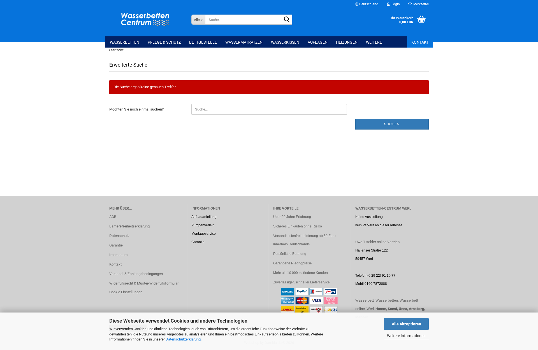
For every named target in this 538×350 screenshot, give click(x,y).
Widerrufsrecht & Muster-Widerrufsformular (143, 283)
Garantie (116, 245)
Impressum (118, 255)
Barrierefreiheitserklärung (129, 226)
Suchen (392, 124)
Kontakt (420, 42)
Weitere (374, 42)
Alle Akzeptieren (406, 324)
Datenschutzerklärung (183, 339)
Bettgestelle (203, 42)
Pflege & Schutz (164, 42)
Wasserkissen (285, 42)
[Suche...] (287, 20)
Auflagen (318, 42)
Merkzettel (420, 4)
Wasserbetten (124, 42)
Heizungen (347, 42)
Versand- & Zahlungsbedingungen (136, 274)
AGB (112, 217)
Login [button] (395, 4)
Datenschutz (119, 236)
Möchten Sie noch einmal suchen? (136, 109)
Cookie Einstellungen (125, 292)
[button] (366, 4)
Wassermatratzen (244, 42)
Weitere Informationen (406, 335)
